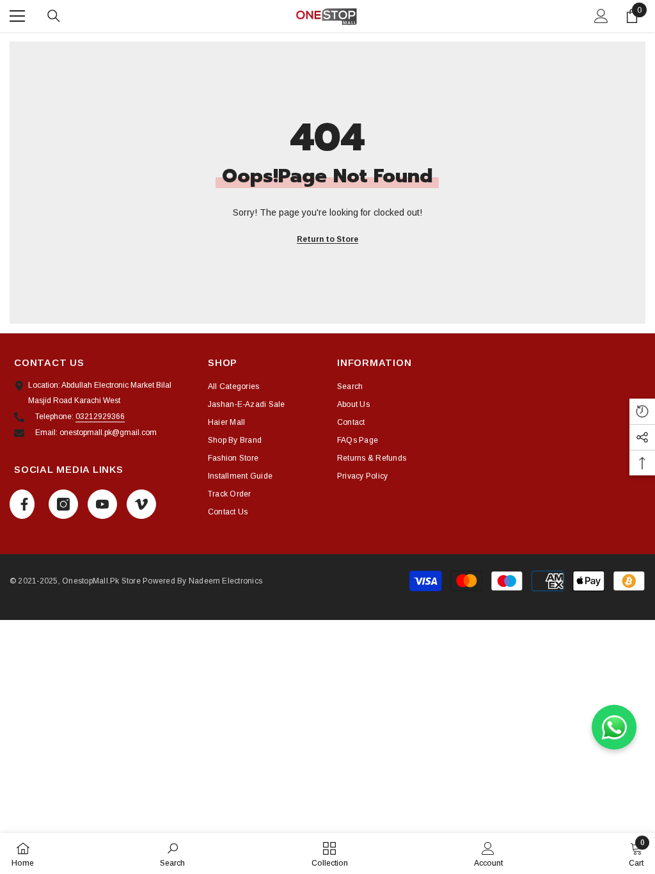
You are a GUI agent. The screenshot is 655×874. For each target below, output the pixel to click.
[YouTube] (102, 504)
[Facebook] (22, 504)
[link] (172, 853)
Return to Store (327, 239)
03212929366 (100, 416)
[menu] (17, 16)
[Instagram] (63, 504)
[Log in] (601, 16)
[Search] (53, 16)
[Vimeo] (141, 504)
